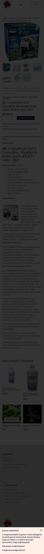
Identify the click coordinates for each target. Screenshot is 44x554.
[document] (22, 277)
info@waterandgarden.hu (13, 550)
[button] (41, 530)
